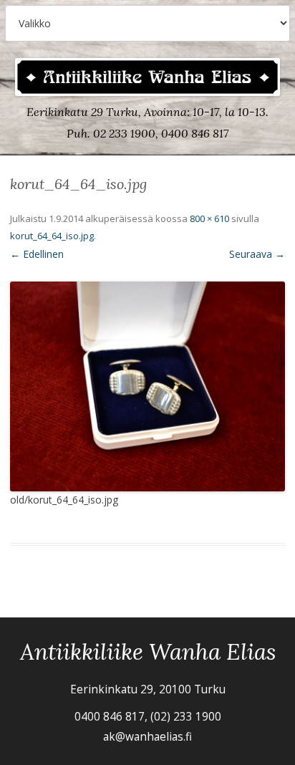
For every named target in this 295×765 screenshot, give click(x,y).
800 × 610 (209, 218)
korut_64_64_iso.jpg (52, 235)
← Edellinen (37, 254)
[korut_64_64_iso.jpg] (147, 386)
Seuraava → (257, 254)
